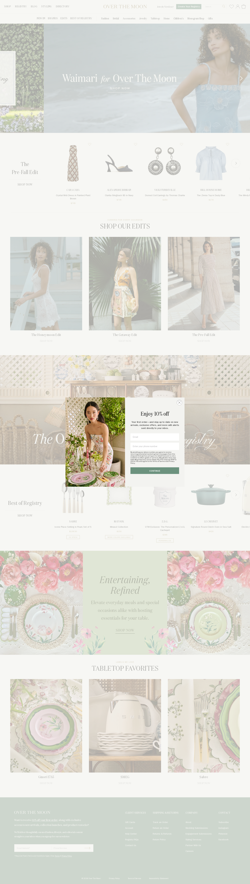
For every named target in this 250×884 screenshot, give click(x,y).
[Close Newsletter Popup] (179, 402)
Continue (154, 471)
